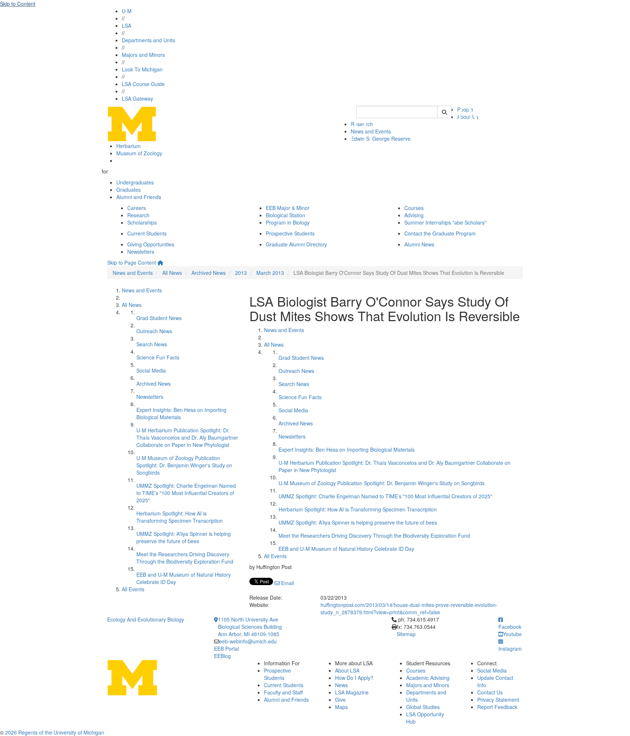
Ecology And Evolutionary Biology (145, 619)
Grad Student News (159, 318)
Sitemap (406, 634)
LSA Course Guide (143, 83)
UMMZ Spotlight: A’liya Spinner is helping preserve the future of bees (183, 537)
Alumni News (419, 244)
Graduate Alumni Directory (296, 244)
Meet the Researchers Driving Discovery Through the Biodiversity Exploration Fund (184, 557)
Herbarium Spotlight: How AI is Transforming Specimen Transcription (179, 517)
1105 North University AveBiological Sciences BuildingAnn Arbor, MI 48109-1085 (250, 627)
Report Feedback (497, 706)
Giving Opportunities (150, 244)
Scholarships (142, 222)
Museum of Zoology (139, 153)
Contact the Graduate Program (440, 233)
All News (172, 272)
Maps (341, 706)
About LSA (347, 670)
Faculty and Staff (283, 692)
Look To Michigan (142, 69)
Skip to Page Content (131, 262)
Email (287, 583)
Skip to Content (17, 3)
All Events (133, 589)
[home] (160, 262)
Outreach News (154, 331)
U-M (127, 11)
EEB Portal (226, 648)
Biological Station (285, 215)
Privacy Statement (498, 699)
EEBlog (222, 655)
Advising (414, 215)
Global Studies (423, 706)
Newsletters (140, 251)
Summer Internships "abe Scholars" (445, 222)
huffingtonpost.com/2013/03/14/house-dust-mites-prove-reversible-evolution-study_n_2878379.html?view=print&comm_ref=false (409, 608)
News (341, 685)
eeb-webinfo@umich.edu (248, 641)
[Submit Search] (444, 112)
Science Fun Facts (157, 357)
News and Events (133, 272)
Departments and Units (148, 40)
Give (340, 699)
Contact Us (490, 692)
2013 (241, 272)
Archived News (208, 272)
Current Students (147, 233)
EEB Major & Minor (288, 207)
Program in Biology (288, 222)
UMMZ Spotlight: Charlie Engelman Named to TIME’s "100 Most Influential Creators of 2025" (186, 493)
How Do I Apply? (354, 677)
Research (138, 215)
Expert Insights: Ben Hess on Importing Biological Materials (347, 449)
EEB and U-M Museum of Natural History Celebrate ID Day (346, 548)
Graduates (128, 189)
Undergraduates (135, 182)
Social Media (151, 370)
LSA (126, 25)
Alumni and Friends (138, 196)
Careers (136, 207)
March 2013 (270, 272)
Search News (151, 344)
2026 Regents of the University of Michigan (54, 732)
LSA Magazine (352, 692)
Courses (414, 207)
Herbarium (128, 145)
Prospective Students (290, 233)
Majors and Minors (143, 54)
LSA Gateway (137, 98)
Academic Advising (428, 677)
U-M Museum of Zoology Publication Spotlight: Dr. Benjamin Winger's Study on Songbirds (184, 465)
